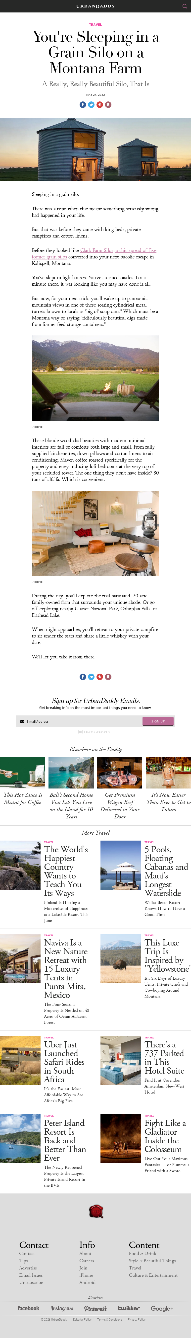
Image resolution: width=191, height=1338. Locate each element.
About (85, 1253)
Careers (86, 1261)
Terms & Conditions (109, 1319)
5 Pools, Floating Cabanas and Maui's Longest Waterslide (166, 871)
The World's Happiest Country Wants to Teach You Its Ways (66, 871)
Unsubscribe (31, 1282)
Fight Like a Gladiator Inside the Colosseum (165, 1136)
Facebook (29, 1310)
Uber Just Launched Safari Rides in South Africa (64, 1062)
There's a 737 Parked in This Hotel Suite (164, 1058)
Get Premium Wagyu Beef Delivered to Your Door (119, 806)
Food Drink (142, 1253)
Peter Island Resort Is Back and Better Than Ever (65, 1140)
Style (152, 1261)
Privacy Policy (136, 1319)
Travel (135, 1268)
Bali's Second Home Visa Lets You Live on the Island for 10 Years (71, 806)
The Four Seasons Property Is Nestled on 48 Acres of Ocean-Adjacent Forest (66, 1013)
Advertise (28, 1268)
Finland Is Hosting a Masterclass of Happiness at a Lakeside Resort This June (66, 912)
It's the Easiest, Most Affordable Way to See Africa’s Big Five (63, 1095)
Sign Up (158, 721)
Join (83, 1268)
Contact (27, 1253)
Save (99, 104)
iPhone (86, 1275)
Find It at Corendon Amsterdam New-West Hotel (164, 1086)
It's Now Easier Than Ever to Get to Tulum (168, 802)
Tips (23, 1261)
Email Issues (31, 1275)
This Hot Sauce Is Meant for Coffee (22, 798)
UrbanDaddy (95, 6)
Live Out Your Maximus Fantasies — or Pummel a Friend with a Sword (167, 1165)
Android (87, 1282)
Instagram (62, 1310)
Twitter (129, 1310)
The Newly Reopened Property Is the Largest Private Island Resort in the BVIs (64, 1176)
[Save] (108, 104)
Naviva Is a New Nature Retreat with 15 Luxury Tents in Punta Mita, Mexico (65, 969)
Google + (162, 1310)
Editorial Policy (82, 1319)
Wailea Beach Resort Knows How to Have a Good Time (164, 909)
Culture (153, 1275)
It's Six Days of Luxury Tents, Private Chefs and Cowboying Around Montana (166, 987)
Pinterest (95, 1310)
